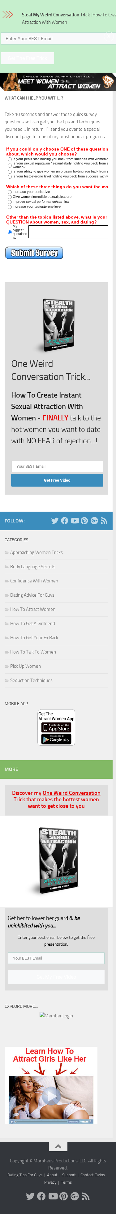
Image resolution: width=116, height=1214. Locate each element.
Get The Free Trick (27, 58)
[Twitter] (54, 520)
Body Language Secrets (32, 566)
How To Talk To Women (33, 652)
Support (69, 1175)
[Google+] (94, 520)
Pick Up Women (25, 666)
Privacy (50, 1182)
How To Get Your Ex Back (34, 638)
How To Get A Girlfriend (32, 623)
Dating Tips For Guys (24, 1175)
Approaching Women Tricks (36, 552)
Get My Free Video (56, 977)
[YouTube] (74, 520)
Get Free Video (57, 480)
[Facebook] (64, 520)
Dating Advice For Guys (32, 595)
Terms (66, 1182)
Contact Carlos (92, 1175)
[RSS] (104, 520)
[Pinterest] (84, 520)
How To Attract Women (32, 609)
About (52, 1175)
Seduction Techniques (31, 680)
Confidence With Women (34, 581)
